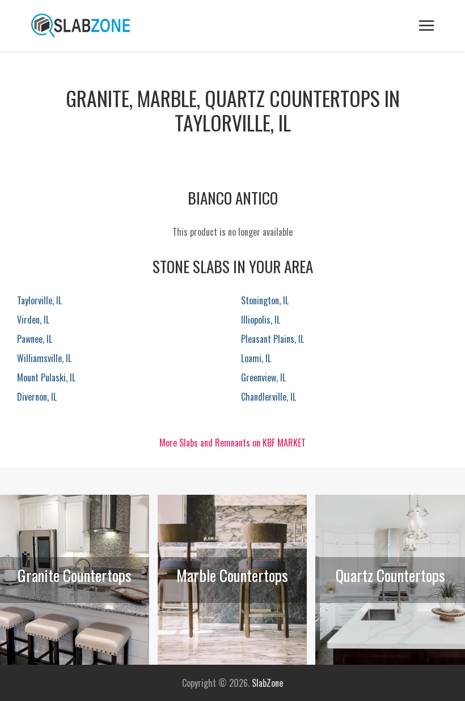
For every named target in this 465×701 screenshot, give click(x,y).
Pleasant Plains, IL (272, 339)
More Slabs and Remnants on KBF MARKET (232, 442)
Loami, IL (256, 358)
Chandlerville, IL (268, 396)
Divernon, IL (37, 396)
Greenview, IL (263, 377)
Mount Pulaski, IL (46, 377)
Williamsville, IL (44, 358)
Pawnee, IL (34, 339)
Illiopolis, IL (260, 319)
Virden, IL (33, 319)
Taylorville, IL (39, 300)
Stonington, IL (265, 300)
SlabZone (267, 683)
